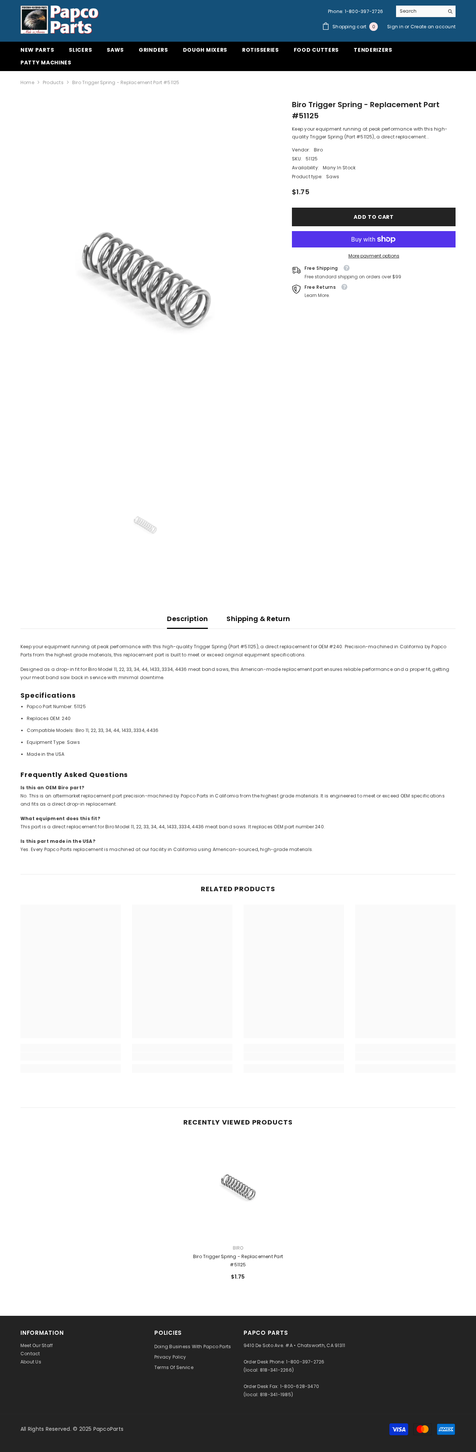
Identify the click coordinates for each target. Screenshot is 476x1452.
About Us (30, 1362)
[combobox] (420, 11)
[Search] (426, 11)
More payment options (373, 256)
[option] (145, 283)
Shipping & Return (258, 618)
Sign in (396, 26)
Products (53, 82)
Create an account (433, 26)
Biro (318, 150)
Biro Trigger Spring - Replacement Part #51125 (238, 1260)
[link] (70, 1056)
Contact (30, 1353)
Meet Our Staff (36, 1345)
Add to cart (374, 217)
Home (27, 82)
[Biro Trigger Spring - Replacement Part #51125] (238, 1188)
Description (187, 618)
